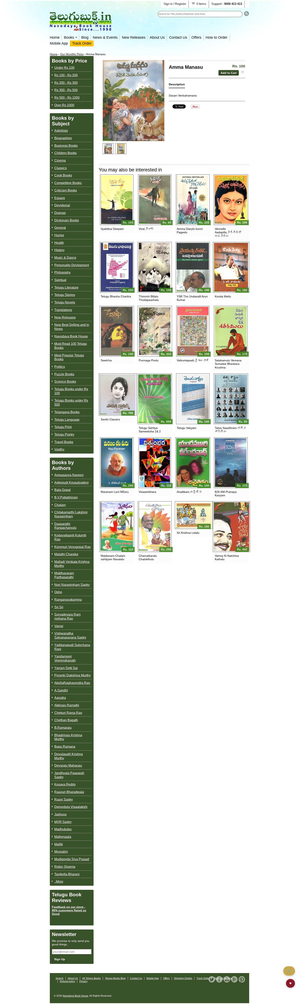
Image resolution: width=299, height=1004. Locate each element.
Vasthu (59, 449)
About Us (157, 37)
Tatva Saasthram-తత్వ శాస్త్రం (230, 429)
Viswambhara (147, 491)
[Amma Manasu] (108, 148)
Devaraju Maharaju (68, 765)
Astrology (61, 130)
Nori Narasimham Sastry (72, 584)
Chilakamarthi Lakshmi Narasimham (70, 514)
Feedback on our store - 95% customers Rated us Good (69, 910)
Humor (59, 235)
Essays (59, 198)
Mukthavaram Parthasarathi (64, 575)
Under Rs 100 (64, 67)
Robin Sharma (64, 866)
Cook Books (63, 175)
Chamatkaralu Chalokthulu (148, 557)
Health (59, 242)
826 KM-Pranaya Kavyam (226, 493)
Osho (58, 592)
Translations (63, 310)
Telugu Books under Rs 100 (71, 391)
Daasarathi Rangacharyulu (65, 526)
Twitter (211, 979)
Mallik (58, 844)
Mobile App (59, 43)
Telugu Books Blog (115, 978)
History (59, 250)
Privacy (83, 981)
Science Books (65, 381)
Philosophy (62, 272)
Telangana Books (67, 412)
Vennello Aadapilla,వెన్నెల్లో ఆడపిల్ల (228, 232)
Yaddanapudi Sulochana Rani (72, 647)
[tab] (177, 85)
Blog (84, 37)
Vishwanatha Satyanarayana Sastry (70, 635)
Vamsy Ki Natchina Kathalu (227, 557)
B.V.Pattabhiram (66, 497)
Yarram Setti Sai (66, 668)
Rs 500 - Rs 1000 (67, 97)
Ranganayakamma (68, 599)
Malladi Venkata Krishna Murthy (71, 564)
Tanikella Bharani (67, 874)
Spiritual (60, 280)
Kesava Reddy (65, 784)
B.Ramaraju (63, 727)
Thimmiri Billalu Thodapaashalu (149, 298)
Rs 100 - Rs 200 (66, 75)
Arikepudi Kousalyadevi (71, 482)
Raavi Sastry (63, 799)
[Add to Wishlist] (242, 72)
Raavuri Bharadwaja (69, 792)
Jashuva (60, 814)
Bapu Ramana (64, 746)
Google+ (234, 979)
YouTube (227, 979)
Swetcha (106, 360)
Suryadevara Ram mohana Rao (67, 616)
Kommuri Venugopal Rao (72, 547)
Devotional (62, 205)
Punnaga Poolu (148, 360)
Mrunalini (61, 851)
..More (58, 881)
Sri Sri (58, 607)
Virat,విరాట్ (146, 228)
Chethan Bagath (66, 720)
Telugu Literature (66, 287)
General (60, 227)
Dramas (60, 213)
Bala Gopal (62, 490)
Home (55, 37)
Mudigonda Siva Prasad (71, 859)
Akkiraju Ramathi (66, 705)
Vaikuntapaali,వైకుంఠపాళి (193, 360)
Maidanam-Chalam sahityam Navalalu (113, 557)
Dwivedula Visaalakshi (70, 807)
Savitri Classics (110, 419)
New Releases (133, 37)
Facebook (219, 979)
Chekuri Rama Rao (68, 713)
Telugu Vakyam (186, 428)
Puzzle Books (64, 374)
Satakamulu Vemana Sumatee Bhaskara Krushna (228, 364)
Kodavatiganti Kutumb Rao (70, 537)
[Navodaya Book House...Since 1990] (80, 28)
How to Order (216, 37)
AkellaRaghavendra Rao (72, 683)
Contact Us (178, 37)
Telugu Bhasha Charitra (116, 296)
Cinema (60, 160)
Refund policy (67, 981)
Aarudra (60, 697)
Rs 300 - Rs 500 (66, 90)
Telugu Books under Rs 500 (71, 402)
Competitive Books (68, 183)
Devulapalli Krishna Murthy (68, 756)
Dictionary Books (66, 220)
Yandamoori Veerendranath (65, 658)
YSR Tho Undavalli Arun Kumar (192, 298)
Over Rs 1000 (64, 105)
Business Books (66, 145)
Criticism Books (65, 190)
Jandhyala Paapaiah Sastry (69, 775)
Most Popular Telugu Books (69, 357)
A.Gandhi (61, 690)
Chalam (60, 505)
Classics (60, 168)
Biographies (63, 138)
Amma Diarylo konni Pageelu (190, 230)
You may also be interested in (130, 169)
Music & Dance (65, 257)
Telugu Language (67, 419)
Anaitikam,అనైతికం (189, 491)
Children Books (65, 153)
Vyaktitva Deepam (112, 228)
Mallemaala (62, 836)
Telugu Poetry (64, 434)
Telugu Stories (64, 295)
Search (59, 978)
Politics (59, 366)
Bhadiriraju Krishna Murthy (68, 737)
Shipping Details (183, 978)
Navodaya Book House (71, 336)
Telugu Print (63, 427)
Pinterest (242, 979)
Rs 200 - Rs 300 (66, 82)
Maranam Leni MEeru (115, 491)
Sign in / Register (175, 3)
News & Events (105, 37)
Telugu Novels (64, 302)
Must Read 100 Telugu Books (70, 346)
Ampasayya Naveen (69, 475)
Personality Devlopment (71, 265)
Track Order (82, 43)
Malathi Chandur (66, 554)
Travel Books (63, 442)
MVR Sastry (63, 822)
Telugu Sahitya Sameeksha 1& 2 (150, 429)
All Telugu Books (91, 978)
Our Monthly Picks (72, 54)
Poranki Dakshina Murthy (72, 675)
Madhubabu (63, 829)
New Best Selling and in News (71, 327)
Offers (196, 37)
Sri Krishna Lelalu (188, 532)
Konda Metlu (223, 296)
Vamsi (58, 626)
